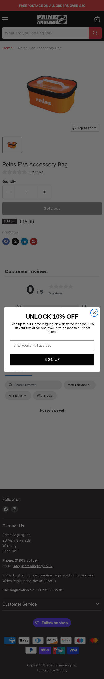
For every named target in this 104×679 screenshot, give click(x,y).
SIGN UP (52, 360)
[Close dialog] (94, 313)
